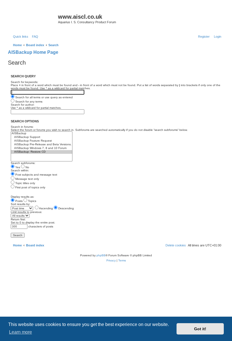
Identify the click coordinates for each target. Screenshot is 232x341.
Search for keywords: (24, 82)
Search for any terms (28, 101)
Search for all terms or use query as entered (43, 97)
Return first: (18, 219)
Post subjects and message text (35, 174)
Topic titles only (24, 183)
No (27, 167)
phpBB (101, 255)
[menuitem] (34, 36)
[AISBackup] (41, 133)
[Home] (33, 18)
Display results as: (22, 196)
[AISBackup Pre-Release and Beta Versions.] (41, 144)
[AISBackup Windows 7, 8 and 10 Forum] (41, 148)
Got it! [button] (200, 329)
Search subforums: (23, 163)
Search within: (20, 170)
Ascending (45, 208)
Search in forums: (22, 126)
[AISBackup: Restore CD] (41, 152)
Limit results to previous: (26, 212)
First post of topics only (29, 187)
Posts (18, 201)
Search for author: (23, 104)
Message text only (26, 178)
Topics (31, 201)
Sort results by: (20, 204)
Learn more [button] (20, 332)
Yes (17, 167)
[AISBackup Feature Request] (41, 141)
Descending (65, 208)
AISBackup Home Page (33, 52)
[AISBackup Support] (41, 137)
